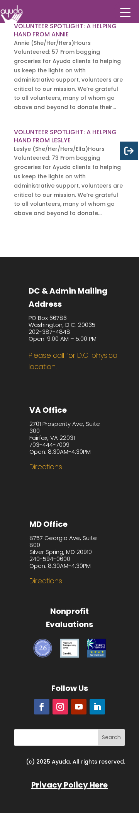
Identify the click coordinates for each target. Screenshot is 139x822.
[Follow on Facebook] (41, 706)
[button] (125, 11)
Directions (45, 467)
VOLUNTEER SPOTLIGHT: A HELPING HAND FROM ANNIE (65, 30)
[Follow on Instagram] (60, 706)
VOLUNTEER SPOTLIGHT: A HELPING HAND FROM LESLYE (65, 136)
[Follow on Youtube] (78, 706)
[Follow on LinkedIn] (97, 706)
